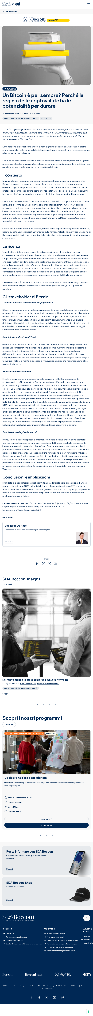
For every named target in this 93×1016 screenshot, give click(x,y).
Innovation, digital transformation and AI (21, 118)
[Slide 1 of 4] (37, 704)
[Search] (83, 4)
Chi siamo (7, 929)
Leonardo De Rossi (32, 113)
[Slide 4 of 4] (55, 704)
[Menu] (88, 4)
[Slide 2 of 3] (46, 835)
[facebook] (30, 997)
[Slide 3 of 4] (49, 704)
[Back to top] (87, 918)
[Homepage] (18, 918)
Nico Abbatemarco (28, 684)
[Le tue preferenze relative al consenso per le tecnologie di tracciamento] (88, 1011)
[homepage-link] (11, 4)
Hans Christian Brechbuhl (48, 684)
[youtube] (54, 997)
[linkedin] (46, 997)
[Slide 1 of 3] (40, 835)
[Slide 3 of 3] (52, 835)
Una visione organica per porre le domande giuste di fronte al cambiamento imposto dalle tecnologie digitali (44, 784)
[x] (38, 997)
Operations (46, 118)
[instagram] (63, 997)
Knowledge (10, 89)
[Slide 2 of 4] (43, 704)
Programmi (49, 929)
